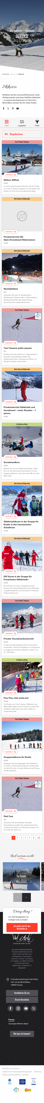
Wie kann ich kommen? (22, 1034)
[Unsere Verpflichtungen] (22, 1081)
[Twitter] (34, 1010)
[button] (17, 897)
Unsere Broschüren (22, 1000)
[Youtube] (26, 1010)
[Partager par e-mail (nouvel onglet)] (17, 108)
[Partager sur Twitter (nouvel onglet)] (8, 108)
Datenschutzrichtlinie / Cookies (15, 1075)
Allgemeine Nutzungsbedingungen (17, 1072)
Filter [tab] (37, 125)
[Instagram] (18, 1010)
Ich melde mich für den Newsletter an (22, 927)
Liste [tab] (7, 125)
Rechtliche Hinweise (10, 1069)
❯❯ (38, 838)
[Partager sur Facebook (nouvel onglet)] (3, 108)
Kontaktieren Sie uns (22, 993)
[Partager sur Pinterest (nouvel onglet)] (13, 108)
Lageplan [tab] (22, 125)
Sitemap (38, 1072)
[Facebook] (10, 1010)
